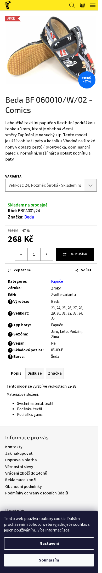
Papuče (57, 281)
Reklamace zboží (20, 480)
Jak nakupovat (19, 453)
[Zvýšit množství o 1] (46, 254)
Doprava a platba (21, 460)
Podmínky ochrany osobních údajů (36, 493)
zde (66, 530)
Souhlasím (49, 560)
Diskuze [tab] (34, 373)
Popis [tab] (16, 373)
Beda (29, 217)
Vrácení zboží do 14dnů (26, 473)
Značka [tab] (55, 373)
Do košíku (78, 254)
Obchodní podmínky (23, 486)
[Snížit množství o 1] (21, 254)
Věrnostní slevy (19, 467)
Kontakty (13, 447)
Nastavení (49, 543)
